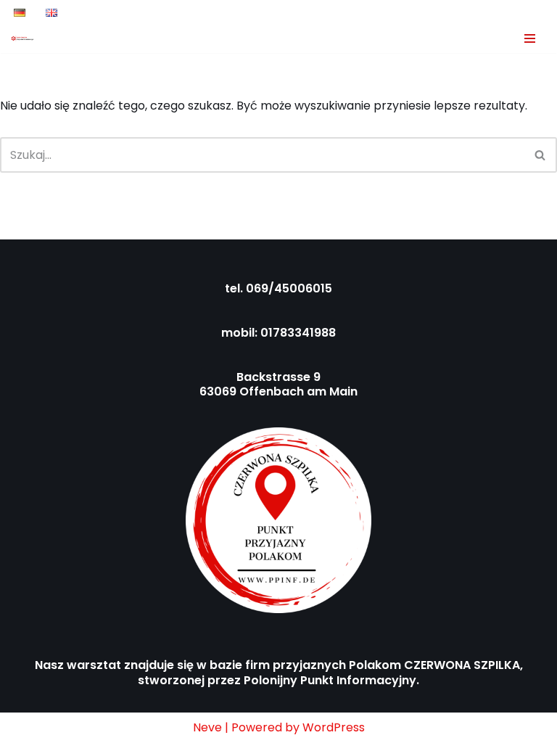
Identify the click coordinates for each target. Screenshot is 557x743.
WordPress (333, 727)
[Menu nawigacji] (529, 38)
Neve (207, 727)
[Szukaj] (540, 155)
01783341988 (298, 332)
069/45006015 (289, 288)
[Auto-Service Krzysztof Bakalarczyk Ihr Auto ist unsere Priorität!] (22, 38)
